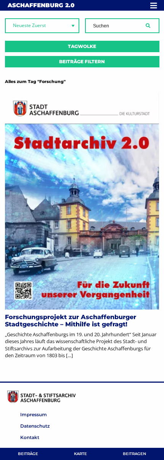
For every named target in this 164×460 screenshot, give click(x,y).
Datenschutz (35, 426)
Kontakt (29, 437)
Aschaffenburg (41, 5)
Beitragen (134, 453)
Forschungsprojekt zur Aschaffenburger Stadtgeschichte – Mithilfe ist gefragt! (70, 320)
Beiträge (28, 453)
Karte (80, 453)
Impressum (33, 414)
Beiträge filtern (82, 61)
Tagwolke (82, 46)
